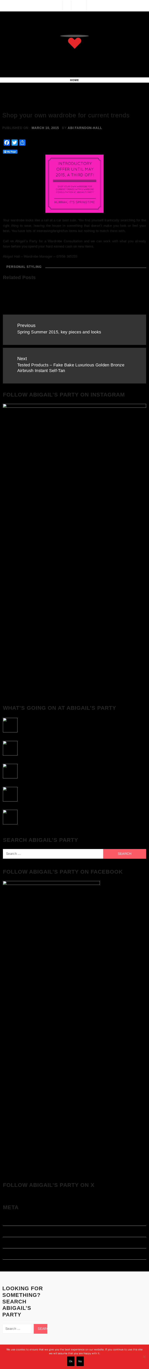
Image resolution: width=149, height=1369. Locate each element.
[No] (144, 1357)
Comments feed (15, 1243)
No (80, 1361)
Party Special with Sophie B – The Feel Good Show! (73, 298)
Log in (8, 1221)
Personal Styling (24, 266)
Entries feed (13, 1232)
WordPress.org (15, 1255)
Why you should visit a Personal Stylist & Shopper (120, 298)
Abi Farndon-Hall (85, 128)
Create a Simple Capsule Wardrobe (23, 295)
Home (74, 80)
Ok (71, 1361)
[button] (66, 5)
